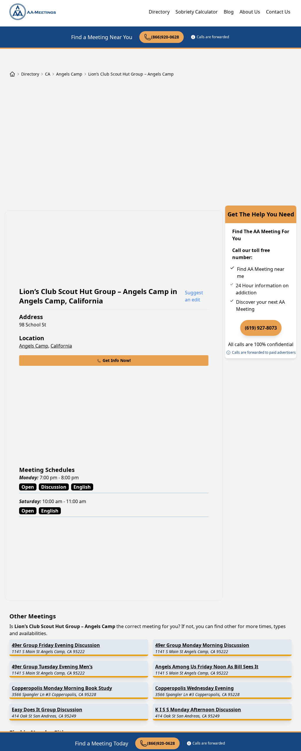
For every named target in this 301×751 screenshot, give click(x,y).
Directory (159, 12)
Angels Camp (33, 346)
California (61, 346)
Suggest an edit (194, 296)
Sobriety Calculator (196, 12)
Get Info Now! (117, 360)
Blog (229, 12)
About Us (250, 12)
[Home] (12, 74)
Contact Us (278, 12)
